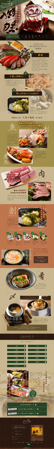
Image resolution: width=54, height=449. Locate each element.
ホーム (15, 442)
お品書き (22, 442)
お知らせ (33, 437)
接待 (34, 442)
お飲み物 (27, 442)
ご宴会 (31, 442)
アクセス (37, 442)
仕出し (42, 442)
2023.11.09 (33, 436)
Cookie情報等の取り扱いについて (27, 448)
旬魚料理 (18, 442)
